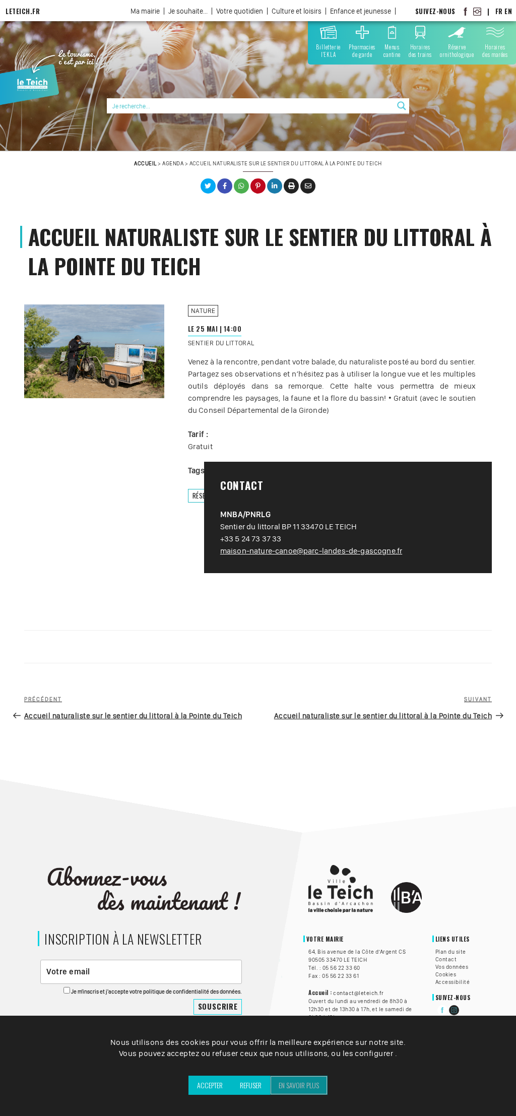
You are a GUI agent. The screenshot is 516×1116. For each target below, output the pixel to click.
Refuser (251, 1085)
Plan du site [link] (450, 951)
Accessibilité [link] (452, 981)
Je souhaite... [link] (188, 11)
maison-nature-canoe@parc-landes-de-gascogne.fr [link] (311, 550)
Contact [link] (446, 959)
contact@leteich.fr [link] (358, 993)
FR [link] (499, 11)
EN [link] (508, 11)
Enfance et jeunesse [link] (360, 11)
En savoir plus (299, 1085)
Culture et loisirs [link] (296, 11)
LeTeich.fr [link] (23, 11)
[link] (466, 11)
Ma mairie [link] (145, 11)
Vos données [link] (451, 966)
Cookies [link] (445, 974)
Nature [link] (203, 311)
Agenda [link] (172, 163)
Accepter (210, 1085)
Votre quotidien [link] (239, 11)
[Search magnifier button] (401, 105)
